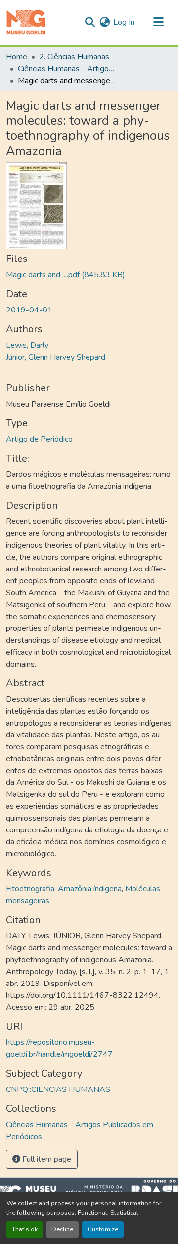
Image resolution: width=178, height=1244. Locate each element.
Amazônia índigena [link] (90, 888)
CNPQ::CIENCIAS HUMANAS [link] (58, 1089)
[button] (26, 22)
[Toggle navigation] (158, 22)
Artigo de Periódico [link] (39, 439)
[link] (89, 275)
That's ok (25, 1229)
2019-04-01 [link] (29, 310)
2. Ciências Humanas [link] (74, 57)
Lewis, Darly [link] (27, 345)
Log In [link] (123, 22)
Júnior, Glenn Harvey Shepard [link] (55, 357)
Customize (103, 1229)
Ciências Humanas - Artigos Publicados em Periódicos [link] (67, 68)
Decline (62, 1229)
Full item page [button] (45, 1159)
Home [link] (16, 57)
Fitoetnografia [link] (30, 888)
